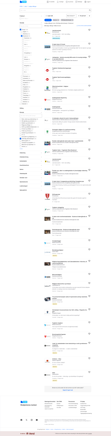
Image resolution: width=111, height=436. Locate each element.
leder (53, 372)
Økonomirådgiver (57, 274)
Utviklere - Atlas (56, 359)
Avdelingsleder (56, 107)
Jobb (25, 6)
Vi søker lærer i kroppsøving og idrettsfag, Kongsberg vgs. (68, 181)
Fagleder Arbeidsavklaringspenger (61, 68)
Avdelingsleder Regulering (59, 97)
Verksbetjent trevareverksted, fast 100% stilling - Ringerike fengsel (69, 310)
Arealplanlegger (56, 241)
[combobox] (55, 10)
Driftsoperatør (56, 194)
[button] (49, 16)
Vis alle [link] (21, 148)
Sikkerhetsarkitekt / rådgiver (60, 86)
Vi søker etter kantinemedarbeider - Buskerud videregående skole (69, 217)
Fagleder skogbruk (57, 323)
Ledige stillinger (32, 6)
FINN (21, 6)
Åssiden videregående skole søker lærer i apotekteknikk (67, 141)
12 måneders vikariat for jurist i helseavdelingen (65, 118)
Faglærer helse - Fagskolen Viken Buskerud (64, 150)
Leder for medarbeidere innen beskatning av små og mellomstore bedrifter (69, 344)
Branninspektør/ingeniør (59, 334)
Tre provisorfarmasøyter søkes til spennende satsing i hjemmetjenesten (69, 297)
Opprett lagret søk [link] (68, 390)
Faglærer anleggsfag (58, 207)
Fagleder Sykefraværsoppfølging (61, 77)
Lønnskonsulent (56, 30)
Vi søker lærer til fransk (58, 44)
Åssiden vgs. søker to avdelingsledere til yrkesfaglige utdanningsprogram (69, 171)
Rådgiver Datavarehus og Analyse (61, 283)
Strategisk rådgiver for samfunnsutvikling (63, 129)
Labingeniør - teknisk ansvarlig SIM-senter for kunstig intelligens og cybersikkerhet (69, 58)
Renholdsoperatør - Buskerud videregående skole (66, 229)
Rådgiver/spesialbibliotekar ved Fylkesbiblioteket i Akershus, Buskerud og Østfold (69, 262)
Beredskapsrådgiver (57, 250)
